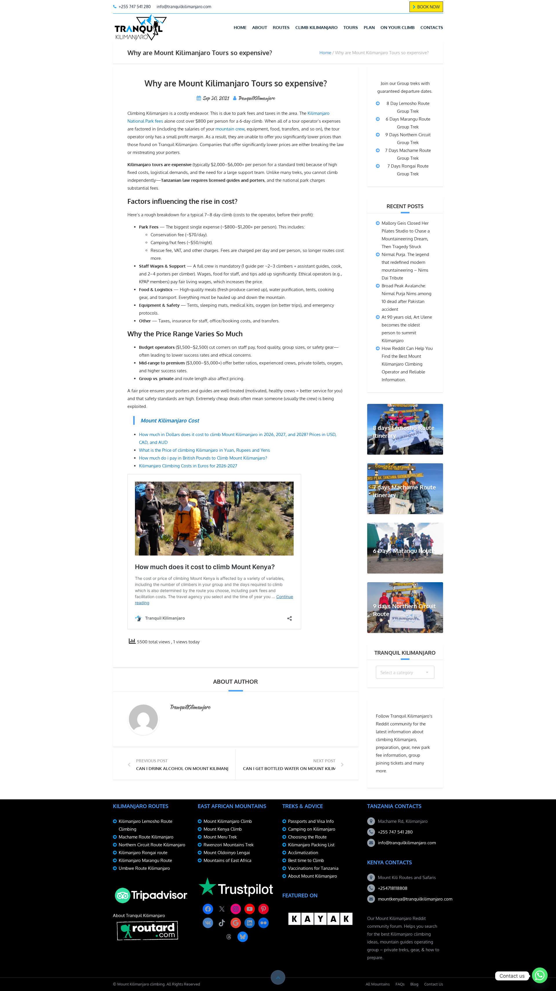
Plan (369, 27)
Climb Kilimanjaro (316, 27)
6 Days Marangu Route (404, 550)
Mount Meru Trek (220, 837)
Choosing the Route (307, 837)
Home (240, 27)
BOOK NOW (428, 6)
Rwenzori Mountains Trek (229, 844)
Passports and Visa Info (311, 821)
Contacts (431, 27)
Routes (281, 27)
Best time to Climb (306, 860)
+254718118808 (392, 888)
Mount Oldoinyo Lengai (227, 852)
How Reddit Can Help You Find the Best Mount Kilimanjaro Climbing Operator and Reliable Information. (407, 364)
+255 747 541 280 (395, 832)
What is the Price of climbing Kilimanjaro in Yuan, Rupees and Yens (204, 450)
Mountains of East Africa (227, 860)
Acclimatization (303, 852)
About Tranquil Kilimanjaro (139, 915)
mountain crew (229, 129)
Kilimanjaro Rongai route (143, 852)
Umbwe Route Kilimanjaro (144, 868)
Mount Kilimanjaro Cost (169, 420)
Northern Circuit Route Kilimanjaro (152, 844)
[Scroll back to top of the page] (278, 977)
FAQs (400, 984)
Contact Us (433, 984)
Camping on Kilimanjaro (311, 829)
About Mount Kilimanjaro (312, 876)
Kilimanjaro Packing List (311, 844)
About (259, 27)
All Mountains (378, 984)
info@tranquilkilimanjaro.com (407, 842)
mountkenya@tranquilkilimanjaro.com (415, 899)
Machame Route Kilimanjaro (146, 837)
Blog (414, 984)
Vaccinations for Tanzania (313, 868)
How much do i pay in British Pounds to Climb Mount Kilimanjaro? (203, 458)
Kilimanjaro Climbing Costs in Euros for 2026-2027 (188, 466)
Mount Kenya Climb (223, 829)
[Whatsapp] (540, 976)
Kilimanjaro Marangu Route (145, 860)
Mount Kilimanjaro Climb (228, 821)
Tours (350, 27)
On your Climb (398, 27)
